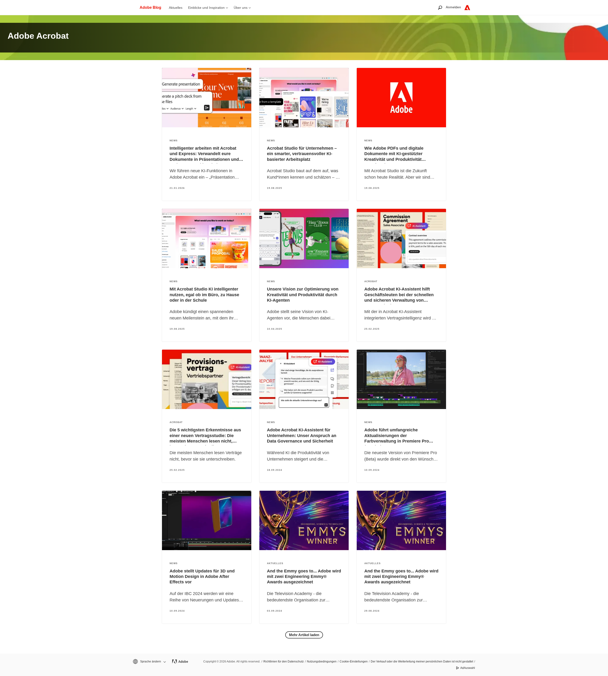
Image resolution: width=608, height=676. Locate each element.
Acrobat (370, 281)
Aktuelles (175, 8)
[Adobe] (467, 7)
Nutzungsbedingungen (322, 661)
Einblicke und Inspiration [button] (206, 8)
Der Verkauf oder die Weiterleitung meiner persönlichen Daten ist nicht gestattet (422, 661)
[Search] (440, 7)
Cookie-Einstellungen (354, 661)
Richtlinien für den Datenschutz (283, 661)
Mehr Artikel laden (304, 635)
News (174, 140)
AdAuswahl (467, 668)
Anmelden (453, 7)
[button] (149, 661)
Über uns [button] (240, 8)
